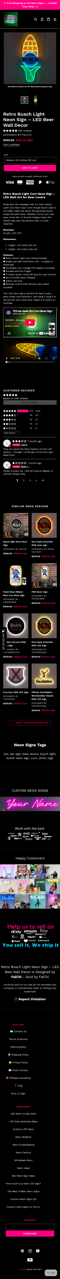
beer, (26, 754)
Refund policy (18, 1047)
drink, (43, 758)
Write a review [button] (30, 402)
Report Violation (31, 999)
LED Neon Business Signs (23, 1121)
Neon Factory (23, 1152)
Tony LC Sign (18, 1093)
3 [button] (30, 480)
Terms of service (18, 1039)
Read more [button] (9, 455)
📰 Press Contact (18, 1070)
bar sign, (16, 754)
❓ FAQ (18, 1085)
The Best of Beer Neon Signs (23, 1191)
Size (6, 155)
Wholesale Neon (23, 1160)
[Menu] (55, 19)
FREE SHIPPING (11, 144)
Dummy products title (24, 2)
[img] (19, 441)
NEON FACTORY (34, 1269)
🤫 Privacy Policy (18, 1062)
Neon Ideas (23, 1168)
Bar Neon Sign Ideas (23, 1175)
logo (50, 758)
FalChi (27, 134)
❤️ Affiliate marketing (18, 1078)
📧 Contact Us (18, 1031)
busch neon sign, (18, 758)
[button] (10, 130)
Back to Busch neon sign (32, 723)
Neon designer (23, 1137)
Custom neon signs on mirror (23, 1206)
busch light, (48, 754)
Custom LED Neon (23, 1129)
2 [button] (23, 480)
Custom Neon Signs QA (23, 1199)
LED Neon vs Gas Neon (23, 1113)
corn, (34, 758)
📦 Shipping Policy (18, 1054)
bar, (6, 754)
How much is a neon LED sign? (23, 1183)
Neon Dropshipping (23, 1144)
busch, (34, 754)
